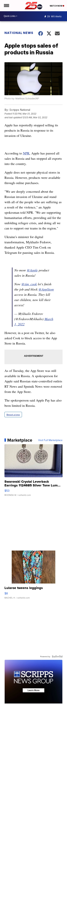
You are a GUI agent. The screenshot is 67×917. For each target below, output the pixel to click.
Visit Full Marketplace (50, 440)
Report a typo (13, 414)
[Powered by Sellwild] (57, 656)
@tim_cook (29, 284)
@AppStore (46, 289)
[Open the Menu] (6, 5)
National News (18, 33)
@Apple (32, 270)
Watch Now (56, 6)
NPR (26, 153)
